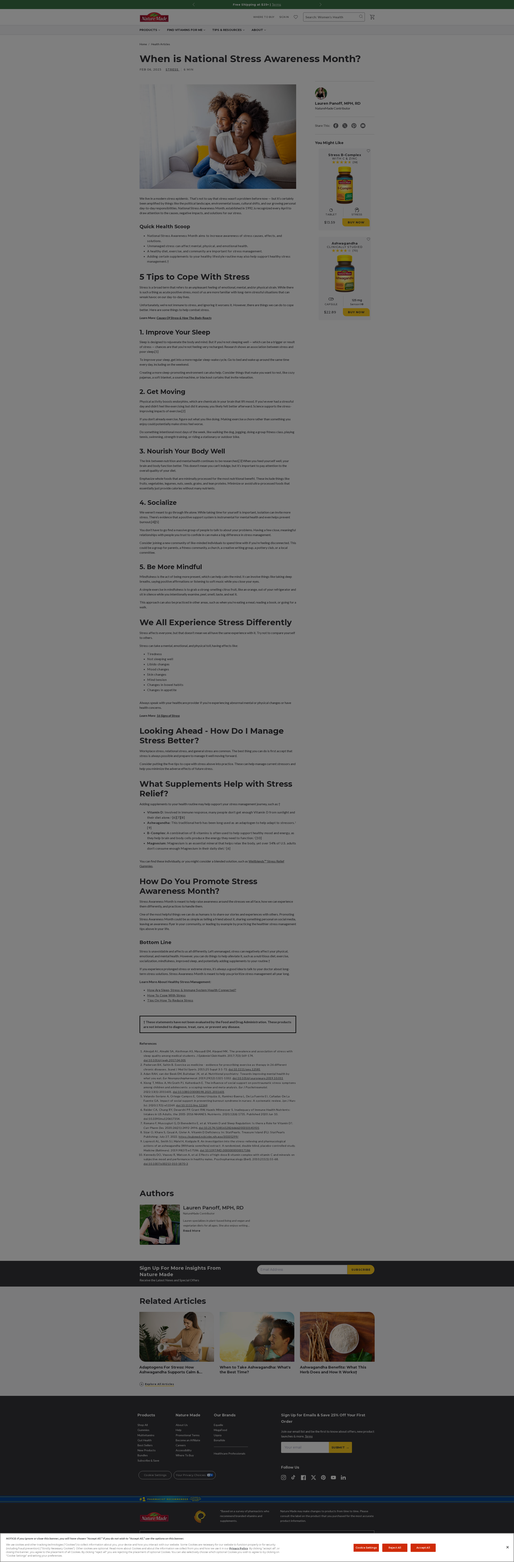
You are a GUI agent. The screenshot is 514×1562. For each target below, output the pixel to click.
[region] (257, 1547)
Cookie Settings (366, 1547)
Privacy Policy (238, 1548)
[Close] (507, 1547)
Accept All (423, 1547)
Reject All (395, 1547)
